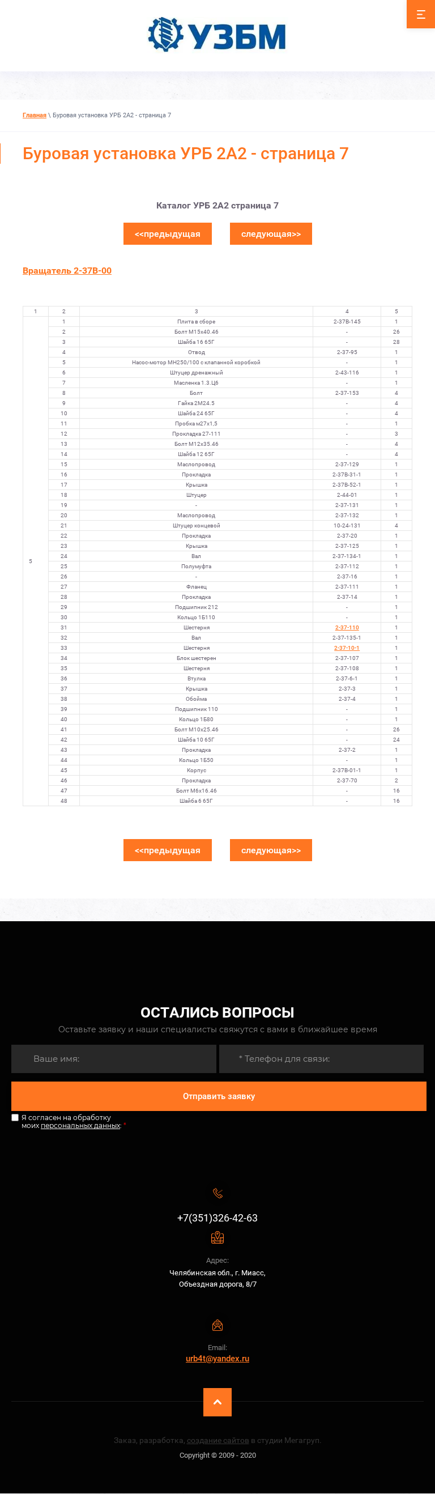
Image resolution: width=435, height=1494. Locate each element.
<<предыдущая (168, 233)
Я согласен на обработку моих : (74, 1122)
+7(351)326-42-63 (217, 1218)
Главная (34, 115)
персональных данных (80, 1125)
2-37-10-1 (347, 648)
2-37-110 (347, 627)
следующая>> (271, 233)
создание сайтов (218, 1440)
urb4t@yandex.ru (217, 1358)
